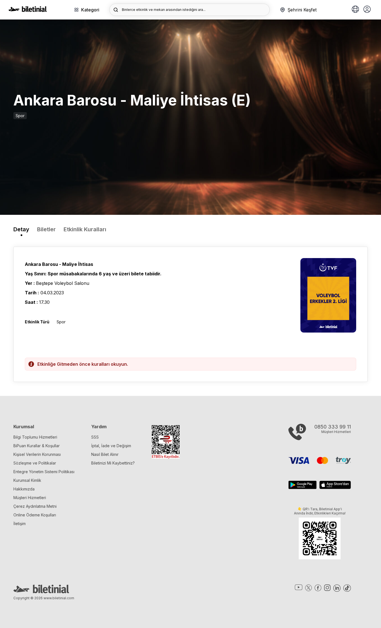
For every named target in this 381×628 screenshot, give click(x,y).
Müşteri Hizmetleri (29, 497)
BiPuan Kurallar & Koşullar (36, 445)
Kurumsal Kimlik (27, 480)
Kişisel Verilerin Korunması (37, 454)
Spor (20, 115)
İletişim (19, 523)
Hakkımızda (24, 489)
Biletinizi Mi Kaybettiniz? (113, 463)
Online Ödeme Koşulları (34, 514)
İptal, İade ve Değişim (111, 445)
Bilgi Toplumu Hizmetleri (35, 437)
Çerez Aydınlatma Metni (35, 506)
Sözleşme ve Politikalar (34, 463)
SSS (95, 437)
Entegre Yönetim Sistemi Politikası (43, 471)
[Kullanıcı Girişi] (367, 10)
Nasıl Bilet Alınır (105, 454)
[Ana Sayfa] (27, 10)
